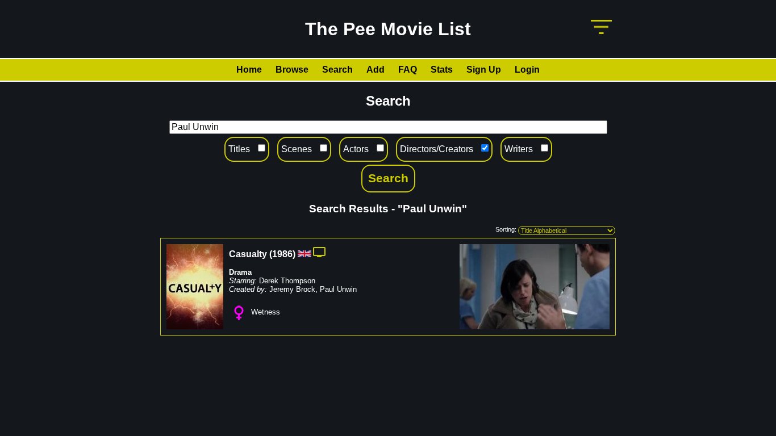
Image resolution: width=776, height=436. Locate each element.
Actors (356, 149)
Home (249, 69)
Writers (518, 149)
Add (375, 69)
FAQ (407, 69)
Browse (292, 69)
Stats (442, 69)
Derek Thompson (287, 280)
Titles (239, 149)
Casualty (248, 254)
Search (337, 69)
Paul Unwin (338, 289)
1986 (282, 254)
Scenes (296, 149)
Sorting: (505, 229)
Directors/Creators (436, 149)
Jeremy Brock (292, 289)
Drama (240, 272)
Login (527, 69)
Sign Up (483, 69)
